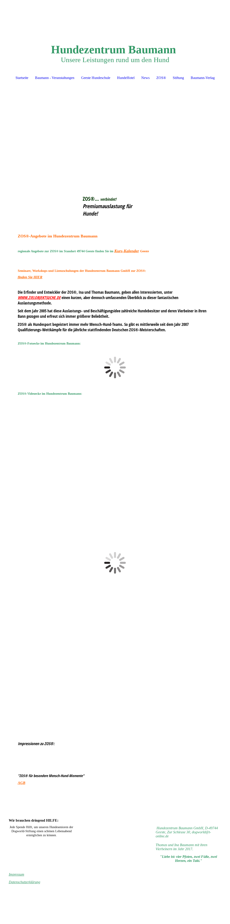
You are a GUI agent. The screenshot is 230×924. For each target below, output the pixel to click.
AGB (21, 783)
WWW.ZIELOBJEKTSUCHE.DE (39, 297)
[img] (115, 17)
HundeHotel (126, 78)
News (145, 78)
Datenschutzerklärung (24, 882)
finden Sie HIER (30, 277)
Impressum (16, 874)
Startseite (21, 78)
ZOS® (161, 78)
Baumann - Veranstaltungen (54, 78)
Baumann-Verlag (203, 78)
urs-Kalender (128, 251)
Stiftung (178, 78)
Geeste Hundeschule (95, 78)
